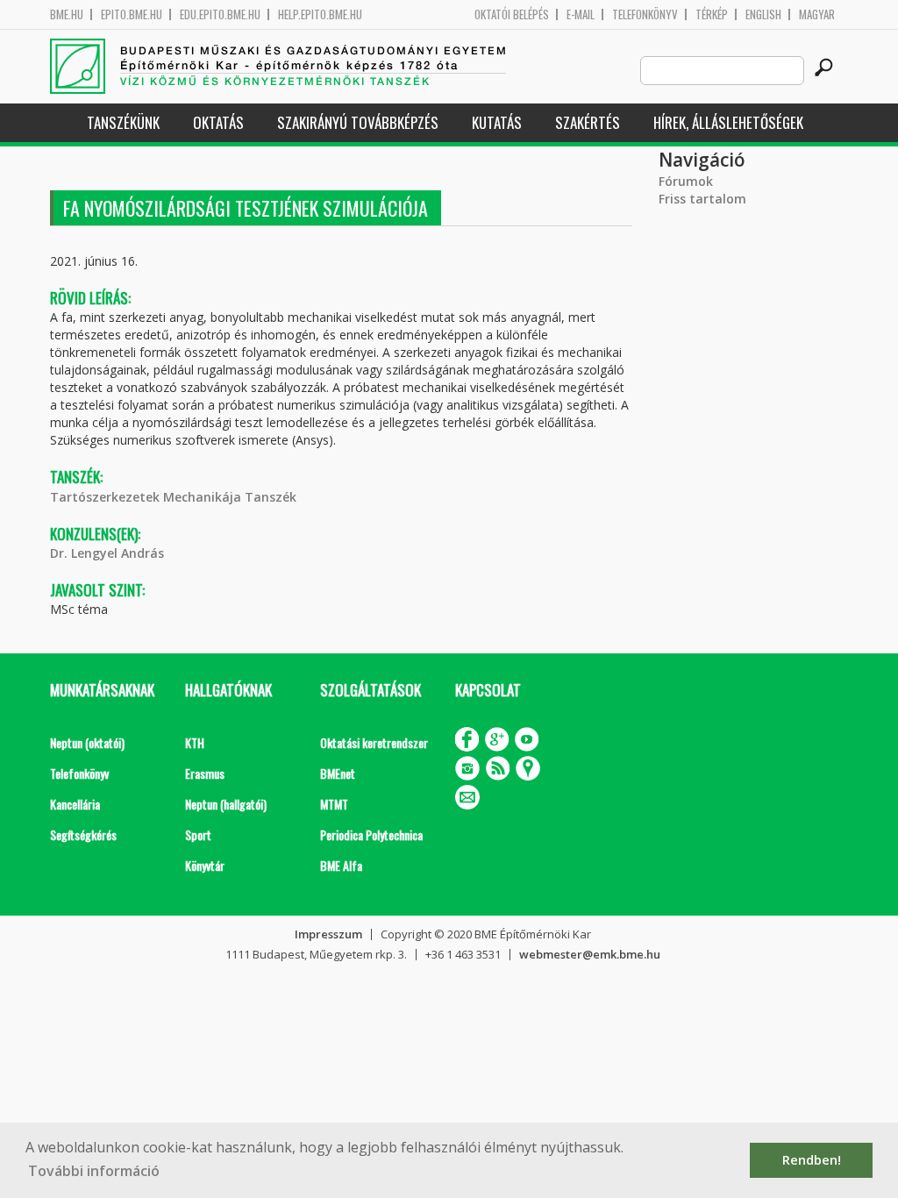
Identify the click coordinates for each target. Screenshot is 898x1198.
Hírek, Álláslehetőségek (728, 122)
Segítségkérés (83, 834)
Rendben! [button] (811, 1160)
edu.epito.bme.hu (220, 14)
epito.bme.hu (131, 14)
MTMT (334, 804)
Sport (198, 834)
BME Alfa (341, 865)
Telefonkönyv (645, 14)
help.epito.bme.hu (320, 14)
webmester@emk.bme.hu (589, 954)
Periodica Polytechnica (371, 834)
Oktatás (218, 122)
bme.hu (66, 14)
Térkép (711, 14)
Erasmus (204, 773)
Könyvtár (204, 865)
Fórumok (686, 181)
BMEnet (337, 773)
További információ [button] (94, 1170)
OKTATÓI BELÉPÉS (511, 14)
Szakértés (587, 122)
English (763, 14)
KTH (194, 742)
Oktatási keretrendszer (374, 742)
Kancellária (75, 804)
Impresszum (328, 934)
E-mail (581, 14)
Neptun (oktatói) (87, 742)
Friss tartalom (702, 198)
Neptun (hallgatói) (226, 804)
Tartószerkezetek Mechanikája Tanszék (173, 496)
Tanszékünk (123, 122)
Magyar (817, 14)
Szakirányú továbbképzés (357, 122)
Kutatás (497, 122)
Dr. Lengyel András (107, 553)
